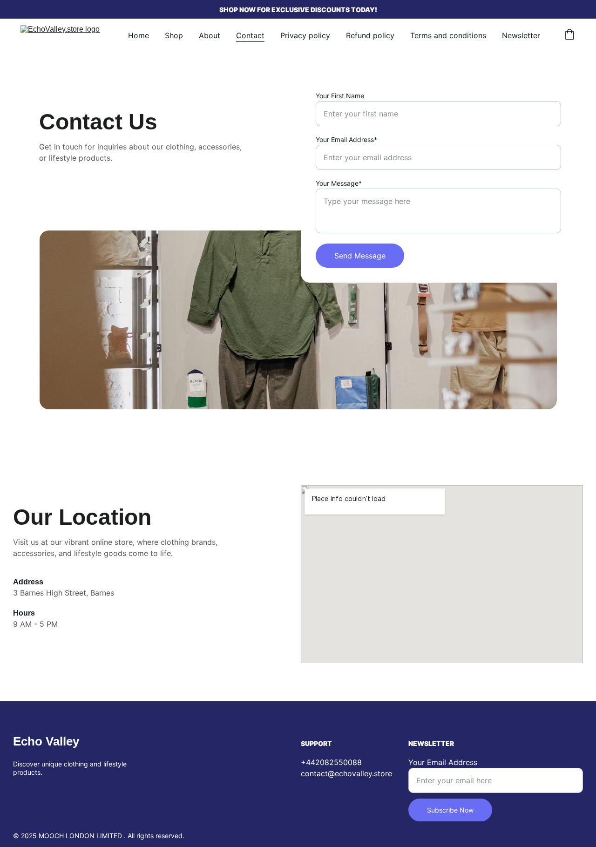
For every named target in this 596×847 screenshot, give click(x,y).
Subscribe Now (450, 810)
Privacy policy (305, 35)
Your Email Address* (346, 139)
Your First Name (340, 96)
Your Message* (339, 183)
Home (138, 35)
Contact (250, 35)
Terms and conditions (448, 35)
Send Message (360, 255)
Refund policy (370, 35)
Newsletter (521, 35)
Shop (174, 35)
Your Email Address (442, 762)
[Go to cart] (569, 35)
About (209, 35)
